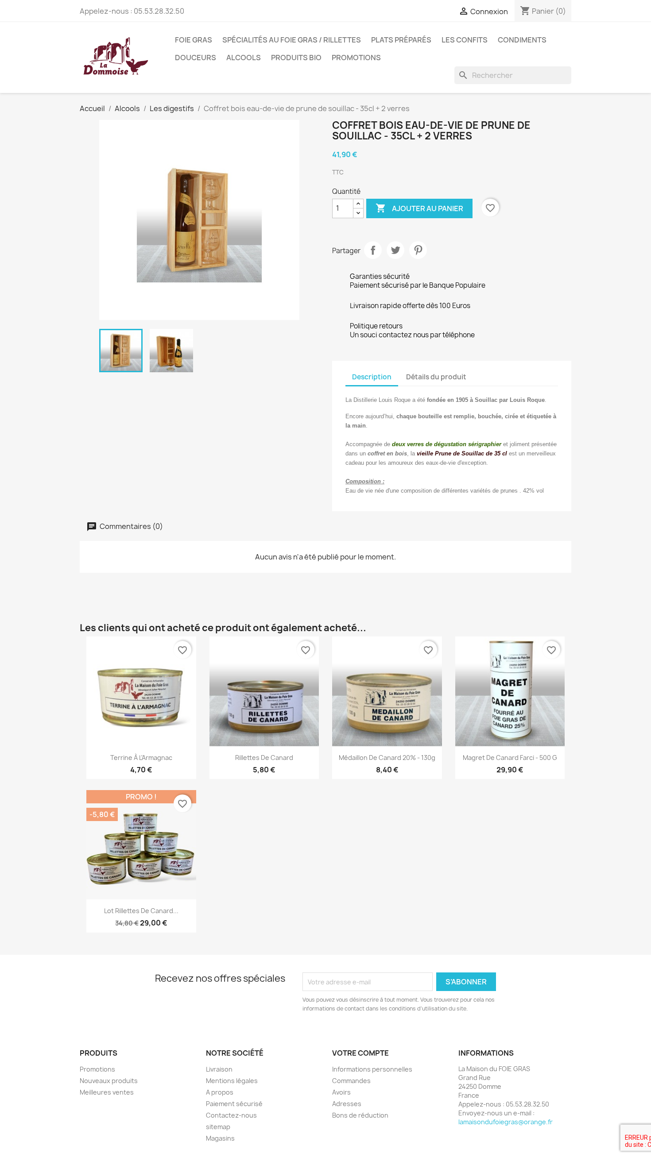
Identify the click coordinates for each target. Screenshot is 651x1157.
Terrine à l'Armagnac (141, 757)
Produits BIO (296, 57)
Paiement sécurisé (234, 1103)
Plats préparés (401, 40)
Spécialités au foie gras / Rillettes (291, 40)
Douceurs (195, 57)
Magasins (220, 1138)
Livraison (219, 1069)
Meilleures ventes (107, 1092)
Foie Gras (193, 40)
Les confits (465, 40)
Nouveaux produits (109, 1080)
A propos (219, 1092)
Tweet (395, 250)
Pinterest (418, 250)
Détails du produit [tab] (436, 377)
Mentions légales (232, 1080)
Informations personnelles (372, 1069)
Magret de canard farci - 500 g (510, 757)
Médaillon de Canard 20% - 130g (387, 757)
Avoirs (341, 1092)
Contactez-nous (231, 1115)
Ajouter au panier (419, 208)
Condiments (522, 40)
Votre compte (360, 1053)
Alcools (243, 57)
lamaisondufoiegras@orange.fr (505, 1122)
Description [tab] (371, 377)
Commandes (351, 1080)
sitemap (218, 1126)
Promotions (356, 57)
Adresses (346, 1103)
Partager (373, 250)
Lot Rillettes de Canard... (141, 910)
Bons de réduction (360, 1115)
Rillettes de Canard (264, 757)
